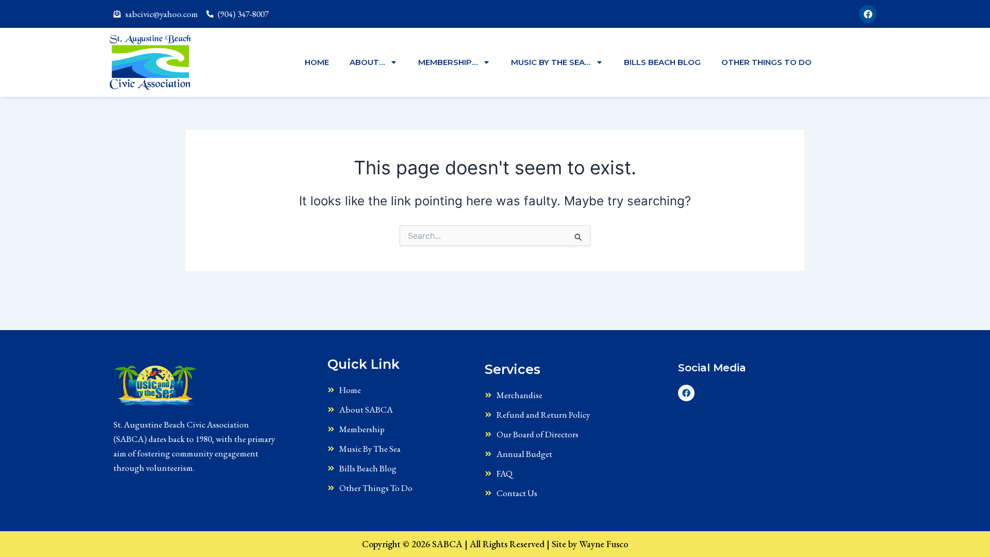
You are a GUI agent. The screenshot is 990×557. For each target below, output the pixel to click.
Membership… (447, 62)
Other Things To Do (766, 62)
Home (317, 62)
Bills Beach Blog (662, 62)
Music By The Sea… (550, 62)
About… (367, 62)
